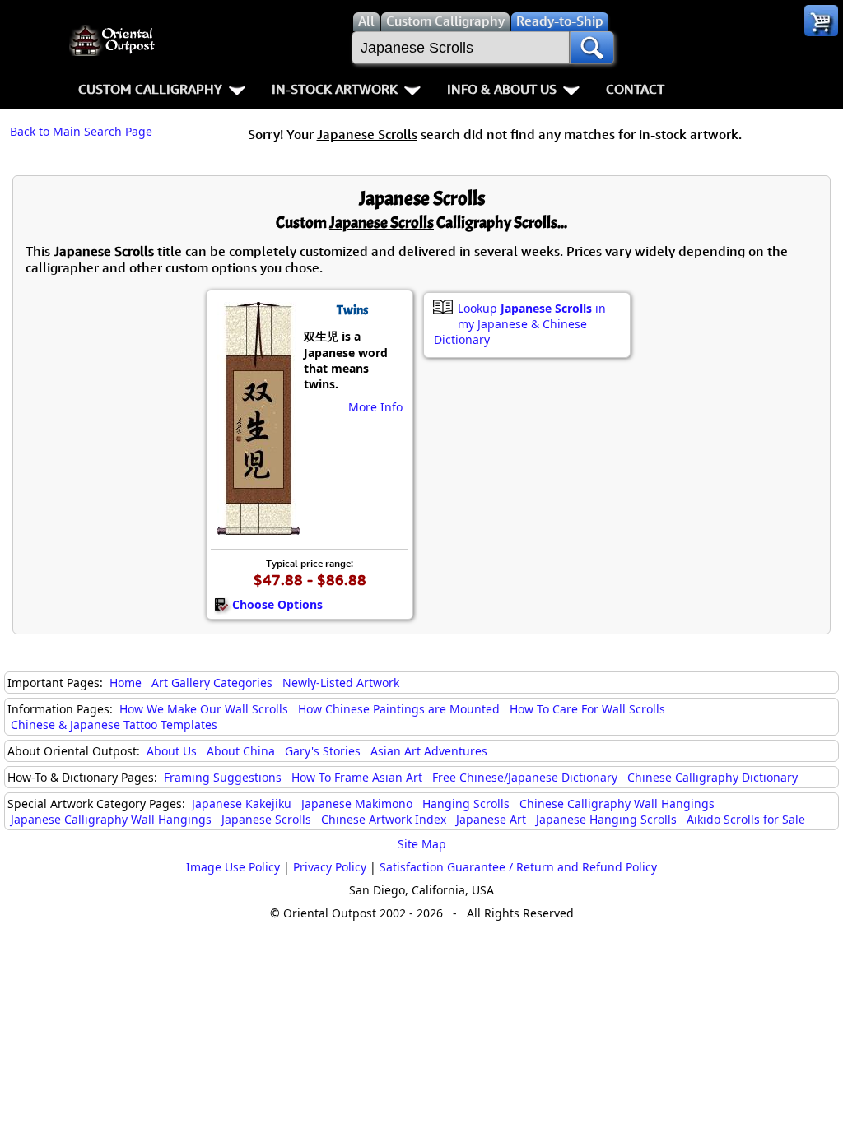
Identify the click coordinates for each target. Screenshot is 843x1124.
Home (125, 682)
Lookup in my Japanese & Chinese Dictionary (520, 323)
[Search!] (592, 47)
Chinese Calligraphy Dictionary (712, 777)
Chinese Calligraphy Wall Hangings (617, 803)
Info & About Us (502, 89)
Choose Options (277, 604)
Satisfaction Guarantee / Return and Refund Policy (518, 867)
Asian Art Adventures (428, 751)
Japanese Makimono (356, 803)
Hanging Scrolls (466, 803)
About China (241, 751)
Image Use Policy (233, 867)
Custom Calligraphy (150, 89)
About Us (172, 751)
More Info (375, 407)
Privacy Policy (329, 867)
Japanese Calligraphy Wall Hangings (111, 819)
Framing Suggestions (223, 777)
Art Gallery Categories (211, 682)
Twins (352, 310)
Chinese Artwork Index (383, 819)
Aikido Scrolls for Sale (746, 819)
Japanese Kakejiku (241, 803)
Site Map (422, 844)
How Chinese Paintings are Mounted (399, 709)
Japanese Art (491, 819)
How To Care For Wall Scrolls (587, 709)
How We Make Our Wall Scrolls (203, 709)
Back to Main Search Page (81, 131)
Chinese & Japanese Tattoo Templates (114, 724)
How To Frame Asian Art (356, 777)
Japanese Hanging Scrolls (606, 819)
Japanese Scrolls (266, 819)
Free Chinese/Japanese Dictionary (524, 777)
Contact (635, 89)
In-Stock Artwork (335, 89)
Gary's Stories (323, 751)
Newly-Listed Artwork (340, 682)
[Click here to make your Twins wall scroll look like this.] (257, 526)
